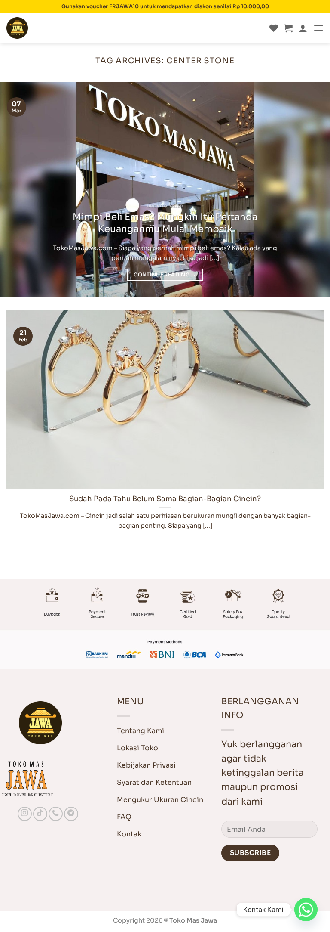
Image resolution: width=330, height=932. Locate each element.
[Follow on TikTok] (40, 814)
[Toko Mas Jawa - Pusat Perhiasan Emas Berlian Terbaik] (49, 28)
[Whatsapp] (306, 909)
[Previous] (17, 189)
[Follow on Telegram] (71, 814)
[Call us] (56, 814)
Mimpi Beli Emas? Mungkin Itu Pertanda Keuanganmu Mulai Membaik (165, 223)
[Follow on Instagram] (25, 814)
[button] (288, 28)
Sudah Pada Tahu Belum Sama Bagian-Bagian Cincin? (165, 498)
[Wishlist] (273, 28)
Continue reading (165, 275)
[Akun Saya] (303, 28)
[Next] (312, 189)
